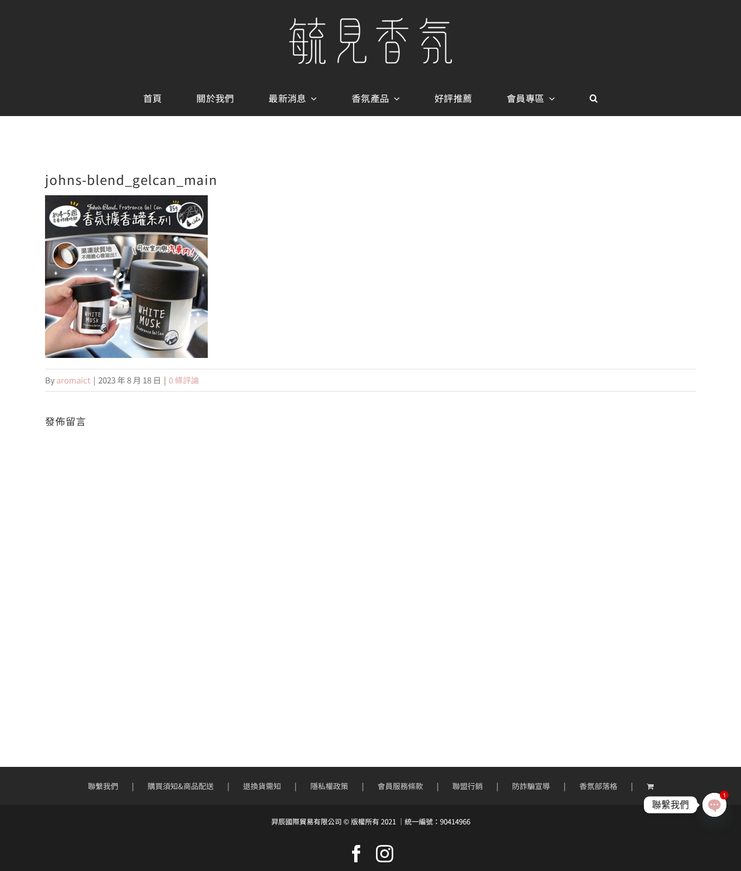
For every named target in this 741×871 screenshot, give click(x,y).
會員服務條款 (400, 785)
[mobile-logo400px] (370, 21)
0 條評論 (184, 380)
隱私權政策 (329, 785)
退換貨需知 (262, 785)
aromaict (73, 380)
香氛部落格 (598, 785)
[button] (594, 98)
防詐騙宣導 (531, 785)
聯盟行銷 (467, 785)
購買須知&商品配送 (181, 785)
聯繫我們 (103, 785)
